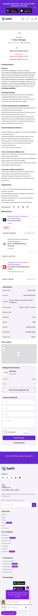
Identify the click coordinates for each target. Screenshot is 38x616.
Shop (3, 522)
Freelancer (5, 551)
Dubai (33, 379)
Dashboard (5, 535)
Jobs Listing (5, 546)
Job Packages (7, 566)
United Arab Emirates (29, 295)
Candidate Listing (8, 569)
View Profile (12, 374)
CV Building (5, 538)
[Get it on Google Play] (12, 10)
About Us (4, 514)
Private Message (19, 442)
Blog (3, 525)
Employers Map (6, 543)
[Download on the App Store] (26, 10)
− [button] (3, 349)
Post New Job (7, 564)
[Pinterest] (27, 207)
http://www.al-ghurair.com (19, 390)
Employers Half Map (8, 561)
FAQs (3, 517)
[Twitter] (18, 207)
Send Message (19, 438)
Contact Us (5, 528)
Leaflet (34, 361)
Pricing (4, 520)
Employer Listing (6, 540)
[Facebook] (14, 207)
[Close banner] (35, 7)
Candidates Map (7, 572)
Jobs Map (4, 549)
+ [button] (3, 346)
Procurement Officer (14, 220)
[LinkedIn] (23, 207)
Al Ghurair (19, 37)
